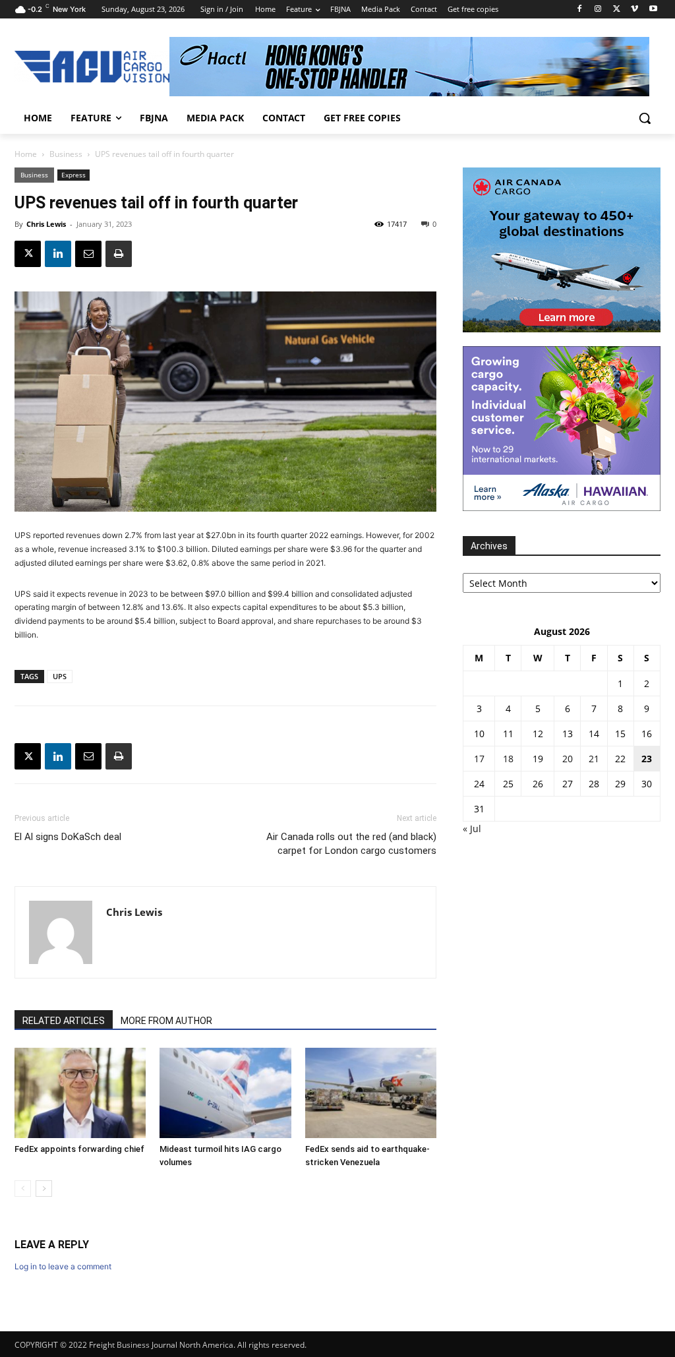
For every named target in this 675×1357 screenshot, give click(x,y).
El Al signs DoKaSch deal (68, 837)
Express (73, 174)
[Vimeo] (634, 9)
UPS (60, 676)
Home (26, 154)
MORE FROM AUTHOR (166, 1020)
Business (65, 154)
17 (479, 758)
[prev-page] (23, 1188)
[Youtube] (652, 9)
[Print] (118, 254)
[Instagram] (598, 9)
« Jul (472, 828)
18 (508, 758)
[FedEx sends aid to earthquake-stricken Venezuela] (370, 1093)
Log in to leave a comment (63, 1266)
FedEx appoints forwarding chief (79, 1149)
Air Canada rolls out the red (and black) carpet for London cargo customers (351, 844)
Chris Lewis (46, 224)
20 (567, 758)
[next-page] (44, 1188)
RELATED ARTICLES (63, 1020)
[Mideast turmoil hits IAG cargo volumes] (225, 1093)
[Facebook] (579, 9)
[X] (616, 9)
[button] (644, 118)
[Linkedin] (58, 254)
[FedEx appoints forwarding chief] (80, 1093)
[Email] (88, 254)
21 (594, 758)
